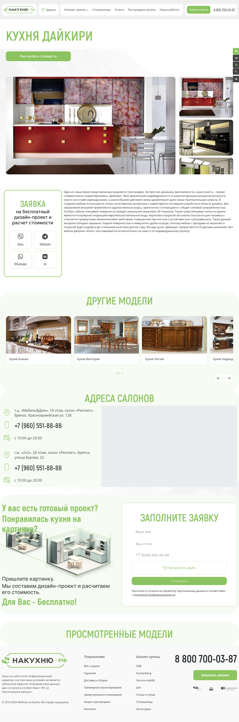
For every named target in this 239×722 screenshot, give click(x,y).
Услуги (119, 10)
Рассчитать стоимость (38, 56)
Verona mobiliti (145, 680)
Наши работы (169, 10)
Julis (138, 687)
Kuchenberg (143, 673)
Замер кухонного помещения (103, 694)
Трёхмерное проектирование (103, 687)
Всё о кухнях (92, 666)
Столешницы (101, 10)
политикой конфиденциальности (154, 595)
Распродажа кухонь (142, 10)
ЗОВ (138, 666)
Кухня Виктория (88, 359)
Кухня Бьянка (18, 359)
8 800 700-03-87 (224, 10)
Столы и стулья (145, 694)
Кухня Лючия (154, 359)
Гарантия (90, 673)
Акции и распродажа (97, 702)
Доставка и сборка (95, 680)
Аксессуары (143, 709)
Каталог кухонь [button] (75, 10)
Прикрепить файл (180, 568)
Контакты (90, 709)
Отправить (179, 581)
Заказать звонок (198, 9)
